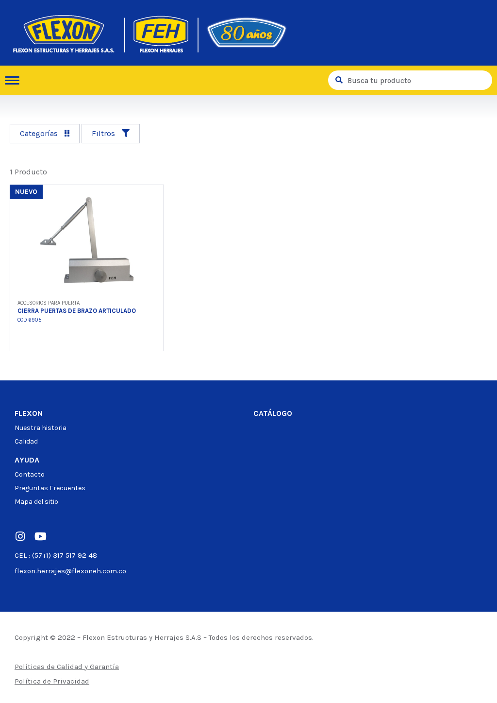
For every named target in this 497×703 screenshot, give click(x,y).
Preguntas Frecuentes (50, 488)
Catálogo (272, 413)
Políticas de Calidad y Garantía (67, 666)
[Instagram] (20, 536)
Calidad (26, 441)
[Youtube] (40, 536)
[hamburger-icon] (16, 80)
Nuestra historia (40, 428)
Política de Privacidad (52, 681)
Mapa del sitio (36, 501)
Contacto (30, 474)
